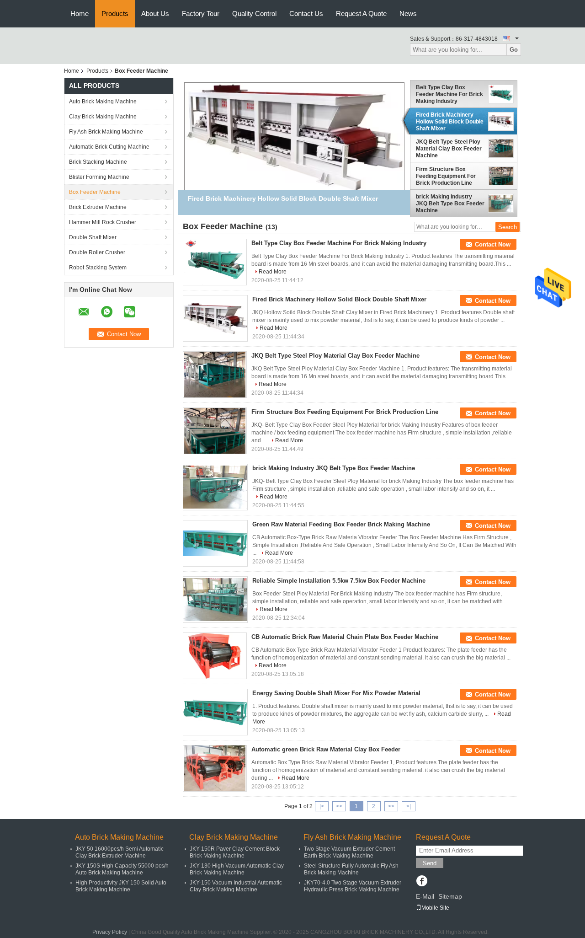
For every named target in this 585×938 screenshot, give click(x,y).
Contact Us (306, 13)
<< (339, 806)
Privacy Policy (109, 932)
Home (79, 13)
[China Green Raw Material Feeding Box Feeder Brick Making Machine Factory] (215, 543)
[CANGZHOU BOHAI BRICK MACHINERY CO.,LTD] (84, 42)
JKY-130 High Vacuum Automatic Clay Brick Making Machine (237, 869)
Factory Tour (200, 13)
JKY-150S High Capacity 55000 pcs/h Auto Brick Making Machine (122, 869)
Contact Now (493, 244)
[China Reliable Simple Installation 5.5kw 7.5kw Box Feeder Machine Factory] (215, 599)
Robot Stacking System (98, 267)
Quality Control (254, 13)
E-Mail (425, 896)
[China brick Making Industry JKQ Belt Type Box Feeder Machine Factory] (215, 487)
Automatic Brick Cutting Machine (109, 147)
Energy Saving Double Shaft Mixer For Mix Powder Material (336, 693)
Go (514, 49)
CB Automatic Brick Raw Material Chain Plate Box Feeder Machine (344, 636)
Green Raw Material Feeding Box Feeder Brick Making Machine (341, 524)
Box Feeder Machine (95, 192)
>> (391, 806)
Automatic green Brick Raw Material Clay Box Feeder (325, 749)
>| (408, 806)
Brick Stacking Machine (98, 162)
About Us (155, 13)
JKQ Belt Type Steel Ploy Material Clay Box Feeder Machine (449, 149)
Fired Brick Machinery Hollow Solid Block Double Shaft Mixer (450, 122)
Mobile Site (435, 908)
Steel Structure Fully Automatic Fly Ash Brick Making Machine (351, 869)
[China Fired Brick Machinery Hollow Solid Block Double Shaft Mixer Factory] (215, 318)
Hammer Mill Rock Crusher (102, 222)
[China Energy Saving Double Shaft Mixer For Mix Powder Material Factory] (215, 712)
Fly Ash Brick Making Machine (106, 132)
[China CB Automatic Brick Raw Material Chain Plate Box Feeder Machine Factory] (215, 655)
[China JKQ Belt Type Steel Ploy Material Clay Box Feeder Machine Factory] (215, 374)
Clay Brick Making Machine (103, 116)
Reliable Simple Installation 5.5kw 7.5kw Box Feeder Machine (338, 580)
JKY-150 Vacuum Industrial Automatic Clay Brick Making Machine (236, 886)
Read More (273, 271)
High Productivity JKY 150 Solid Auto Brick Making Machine (120, 886)
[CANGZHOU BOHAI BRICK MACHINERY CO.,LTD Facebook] (421, 882)
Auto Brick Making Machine (103, 101)
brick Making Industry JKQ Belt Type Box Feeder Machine (450, 203)
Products (114, 13)
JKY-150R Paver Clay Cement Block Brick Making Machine (235, 852)
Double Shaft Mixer (93, 237)
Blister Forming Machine (99, 177)
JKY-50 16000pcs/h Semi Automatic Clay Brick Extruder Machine (119, 852)
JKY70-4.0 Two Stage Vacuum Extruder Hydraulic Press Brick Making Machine (352, 886)
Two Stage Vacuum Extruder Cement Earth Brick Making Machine (349, 852)
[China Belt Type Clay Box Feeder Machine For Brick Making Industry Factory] (215, 262)
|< (321, 806)
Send (429, 863)
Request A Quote (361, 13)
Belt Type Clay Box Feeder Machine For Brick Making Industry (449, 94)
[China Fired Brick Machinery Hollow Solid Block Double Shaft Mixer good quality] (294, 137)
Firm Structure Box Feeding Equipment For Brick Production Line (446, 176)
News (408, 13)
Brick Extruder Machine (98, 207)
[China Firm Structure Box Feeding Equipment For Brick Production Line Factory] (215, 430)
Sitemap (450, 896)
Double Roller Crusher (97, 252)
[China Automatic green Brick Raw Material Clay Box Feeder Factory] (215, 768)
